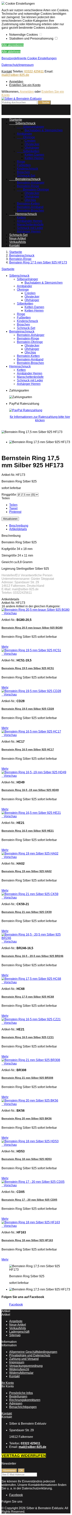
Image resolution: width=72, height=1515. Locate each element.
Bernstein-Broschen (30, 210)
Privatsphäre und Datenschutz (29, 1355)
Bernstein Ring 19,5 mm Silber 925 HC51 (28, 668)
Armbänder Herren (29, 221)
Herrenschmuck (23, 214)
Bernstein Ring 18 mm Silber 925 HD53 (27, 1159)
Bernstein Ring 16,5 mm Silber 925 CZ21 (28, 1037)
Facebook (16, 1304)
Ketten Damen (34, 154)
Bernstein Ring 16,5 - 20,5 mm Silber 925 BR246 (32, 956)
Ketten (21, 217)
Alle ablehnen (11, 51)
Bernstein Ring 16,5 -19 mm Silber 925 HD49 (30, 790)
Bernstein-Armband (30, 207)
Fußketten (24, 165)
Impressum (26, 65)
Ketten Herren (34, 158)
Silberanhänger (30, 126)
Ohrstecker (32, 144)
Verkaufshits (17, 242)
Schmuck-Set (26, 175)
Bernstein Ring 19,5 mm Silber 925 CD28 (28, 708)
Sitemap (15, 1335)
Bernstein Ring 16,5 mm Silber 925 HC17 (28, 749)
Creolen (30, 140)
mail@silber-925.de (15, 75)
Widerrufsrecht (19, 1369)
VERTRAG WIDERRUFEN (24, 1456)
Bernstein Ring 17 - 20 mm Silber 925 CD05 (29, 1199)
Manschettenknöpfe (30, 224)
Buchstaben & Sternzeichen (44, 130)
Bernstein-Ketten (28, 203)
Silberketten (28, 151)
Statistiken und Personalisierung (31, 38)
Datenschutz (10, 65)
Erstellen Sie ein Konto (25, 85)
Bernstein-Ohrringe (33, 189)
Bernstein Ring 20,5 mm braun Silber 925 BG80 (32, 627)
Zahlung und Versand (24, 1358)
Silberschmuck (22, 123)
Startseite (8, 269)
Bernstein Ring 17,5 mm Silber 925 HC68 (28, 996)
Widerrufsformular (21, 1372)
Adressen (15, 1403)
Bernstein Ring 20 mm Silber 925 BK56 (27, 1118)
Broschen (23, 172)
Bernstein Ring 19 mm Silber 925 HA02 (27, 871)
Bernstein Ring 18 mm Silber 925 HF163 (27, 1240)
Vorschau (9, 613)
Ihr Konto (8, 1383)
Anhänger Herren (29, 231)
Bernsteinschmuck (25, 179)
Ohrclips (30, 200)
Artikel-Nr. (9, 474)
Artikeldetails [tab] (18, 529)
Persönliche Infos (21, 1393)
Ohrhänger (32, 147)
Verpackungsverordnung (26, 1365)
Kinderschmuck (27, 168)
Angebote (15, 1321)
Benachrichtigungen (23, 1407)
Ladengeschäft (19, 1331)
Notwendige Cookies (24, 34)
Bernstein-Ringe (28, 186)
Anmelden (16, 81)
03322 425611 (34, 71)
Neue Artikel (17, 238)
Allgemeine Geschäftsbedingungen (33, 1351)
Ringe (21, 161)
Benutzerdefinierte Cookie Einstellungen (29, 58)
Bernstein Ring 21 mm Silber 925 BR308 (27, 1077)
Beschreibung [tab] (18, 525)
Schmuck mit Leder (30, 228)
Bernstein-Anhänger (30, 182)
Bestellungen (18, 1396)
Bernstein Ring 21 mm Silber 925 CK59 (27, 911)
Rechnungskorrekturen (24, 1400)
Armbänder (24, 133)
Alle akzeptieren (13, 45)
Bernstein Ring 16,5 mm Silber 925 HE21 (28, 830)
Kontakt (7, 71)
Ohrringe (26, 137)
